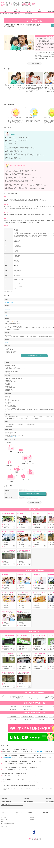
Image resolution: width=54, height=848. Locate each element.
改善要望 (2, 821)
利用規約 (30, 815)
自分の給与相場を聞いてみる (34, 355)
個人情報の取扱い (32, 819)
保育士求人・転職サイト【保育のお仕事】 (7, 13)
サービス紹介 (3, 815)
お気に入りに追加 (35, 63)
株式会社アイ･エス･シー (10, 302)
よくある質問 (3, 817)
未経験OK (8, 321)
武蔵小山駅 (13, 436)
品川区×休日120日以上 (27, 706)
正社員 (6, 342)
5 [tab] (22, 50)
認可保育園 (7, 310)
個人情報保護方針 (32, 817)
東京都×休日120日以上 (27, 716)
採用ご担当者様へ (4, 826)
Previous (6, 42)
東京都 (16, 13)
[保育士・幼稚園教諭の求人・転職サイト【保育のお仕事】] (10, 4)
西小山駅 (13, 434)
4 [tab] (20, 50)
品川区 (19, 13)
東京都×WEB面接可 (13, 719)
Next (32, 42)
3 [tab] (19, 50)
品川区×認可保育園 (27, 709)
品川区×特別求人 (13, 706)
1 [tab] (16, 50)
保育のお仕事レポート (19, 815)
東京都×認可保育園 (27, 719)
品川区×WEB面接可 (13, 709)
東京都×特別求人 (13, 716)
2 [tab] (18, 50)
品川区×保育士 (41, 709)
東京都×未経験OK (41, 716)
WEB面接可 (9, 442)
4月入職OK (16, 321)
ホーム (2, 814)
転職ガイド (17, 814)
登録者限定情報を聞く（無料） (33, 493)
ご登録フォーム (4, 819)
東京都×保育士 (41, 719)
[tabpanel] (19, 42)
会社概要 (30, 814)
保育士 (6, 315)
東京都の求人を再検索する (17, 698)
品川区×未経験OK (41, 706)
